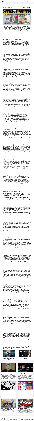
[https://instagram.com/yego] (24, 419)
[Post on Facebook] (3, 7)
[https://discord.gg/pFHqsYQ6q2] (32, 419)
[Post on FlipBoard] (9, 7)
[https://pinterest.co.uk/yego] (27, 419)
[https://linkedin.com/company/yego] (26, 419)
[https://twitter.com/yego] (22, 419)
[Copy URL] (11, 7)
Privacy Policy (8, 419)
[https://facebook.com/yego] (21, 419)
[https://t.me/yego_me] (31, 419)
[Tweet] (5, 7)
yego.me (3, 1)
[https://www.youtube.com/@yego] (29, 419)
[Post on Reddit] (8, 7)
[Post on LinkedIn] (6, 7)
